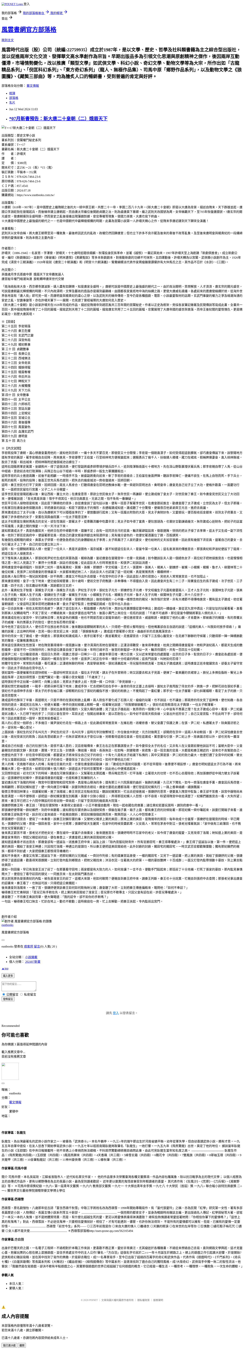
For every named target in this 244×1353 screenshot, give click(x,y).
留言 (37, 946)
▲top (5, 968)
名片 (12, 102)
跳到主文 (8, 40)
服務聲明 (158, 1300)
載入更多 (8, 975)
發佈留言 (8, 999)
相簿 (12, 93)
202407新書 (32, 961)
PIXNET (93, 1300)
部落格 (13, 98)
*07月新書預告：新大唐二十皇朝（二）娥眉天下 (58, 118)
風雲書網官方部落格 (29, 29)
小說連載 (31, 957)
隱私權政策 (143, 1300)
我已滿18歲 (9, 1345)
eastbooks (7, 925)
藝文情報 (33, 85)
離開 (21, 1345)
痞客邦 (28, 946)
